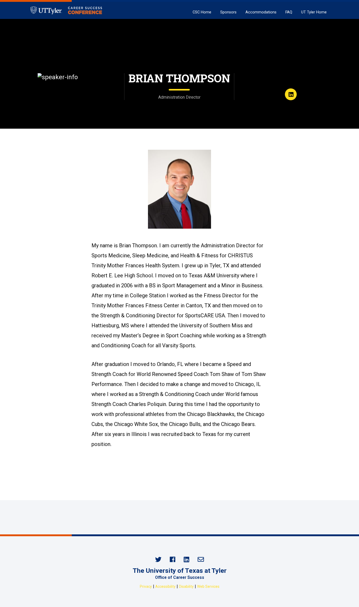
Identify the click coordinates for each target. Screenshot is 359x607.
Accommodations (260, 12)
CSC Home (202, 12)
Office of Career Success (179, 577)
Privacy (146, 586)
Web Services (208, 586)
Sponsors (228, 12)
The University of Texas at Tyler (180, 570)
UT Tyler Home (314, 12)
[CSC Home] (66, 10)
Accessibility (165, 586)
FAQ (288, 12)
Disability (186, 586)
